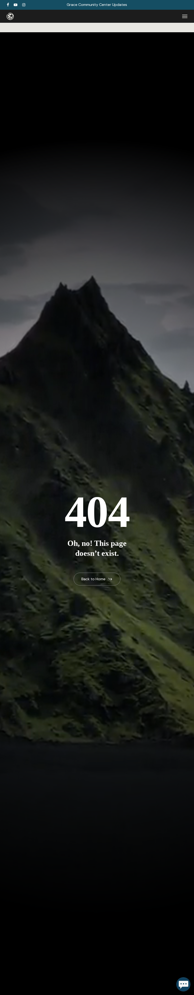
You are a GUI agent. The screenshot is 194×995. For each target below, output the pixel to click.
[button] (184, 16)
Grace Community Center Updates (97, 4)
